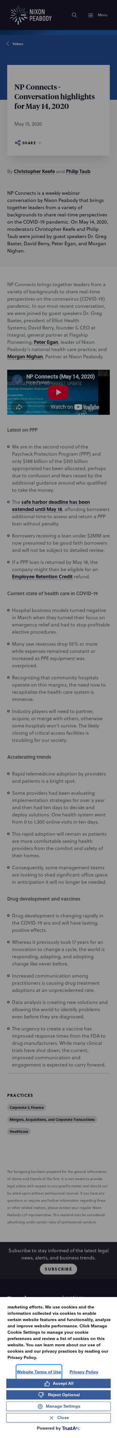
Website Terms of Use (39, 1371)
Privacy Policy (84, 1371)
